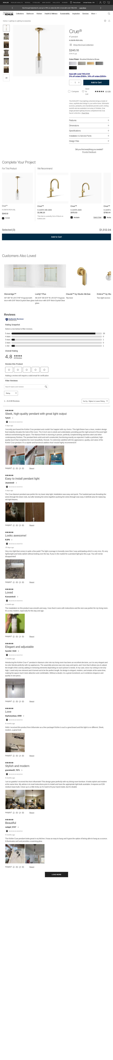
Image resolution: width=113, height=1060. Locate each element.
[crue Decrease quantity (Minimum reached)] (71, 82)
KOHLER (6, 2)
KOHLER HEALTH (17, 2)
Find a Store (76, 2)
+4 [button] (6, 78)
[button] (6, 28)
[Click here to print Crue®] (105, 21)
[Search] (109, 13)
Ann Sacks (46, 2)
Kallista (56, 2)
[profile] (100, 2)
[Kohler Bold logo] (8, 13)
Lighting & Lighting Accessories (20, 21)
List (76, 54)
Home (5, 21)
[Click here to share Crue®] (109, 21)
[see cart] (108, 2)
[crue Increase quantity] (79, 82)
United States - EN (88, 2)
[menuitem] (20, 14)
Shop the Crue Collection (83, 45)
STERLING (36, 2)
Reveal (27, 2)
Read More (85, 113)
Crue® (34, 21)
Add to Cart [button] (96, 82)
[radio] (73, 63)
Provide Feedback (89, 152)
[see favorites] (104, 2)
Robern (65, 2)
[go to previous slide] (12, 8)
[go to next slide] (101, 8)
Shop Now (85, 8)
